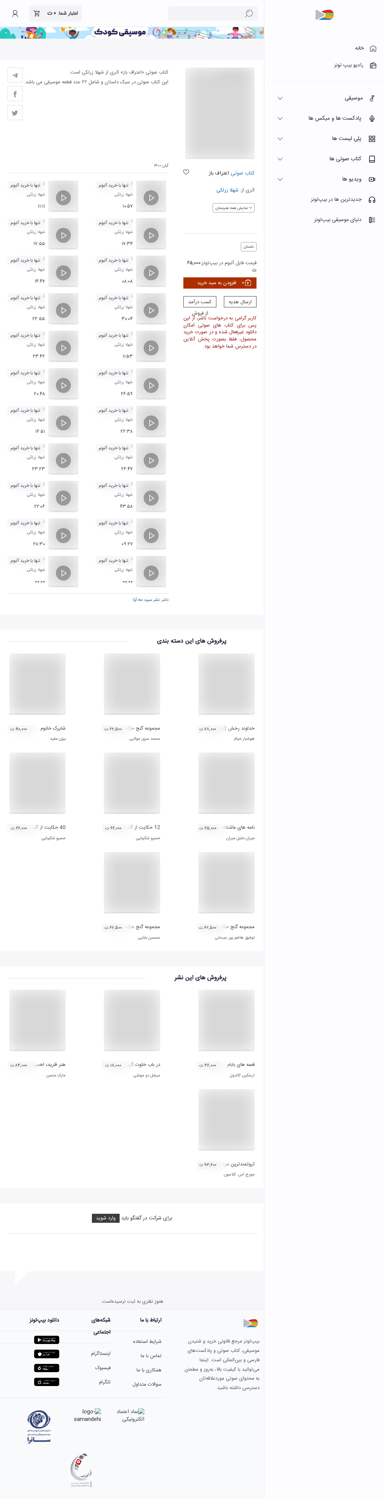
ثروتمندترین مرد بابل (234, 1164)
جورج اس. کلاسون (239, 1174)
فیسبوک (103, 1368)
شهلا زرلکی (227, 190)
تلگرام (105, 1382)
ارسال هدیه (240, 302)
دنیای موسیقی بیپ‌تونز (338, 219)
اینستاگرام (101, 1354)
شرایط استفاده (147, 1342)
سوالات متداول (147, 1384)
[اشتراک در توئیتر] (15, 112)
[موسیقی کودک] (132, 37)
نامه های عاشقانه (238, 827)
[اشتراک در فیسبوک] (15, 93)
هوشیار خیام (244, 739)
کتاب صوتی (243, 173)
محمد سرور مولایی (144, 739)
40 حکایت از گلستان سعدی (38, 827)
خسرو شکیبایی (148, 838)
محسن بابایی (149, 938)
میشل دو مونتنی (147, 1075)
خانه (359, 48)
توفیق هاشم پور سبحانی (235, 938)
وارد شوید (106, 1218)
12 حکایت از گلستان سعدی (132, 827)
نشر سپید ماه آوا (146, 600)
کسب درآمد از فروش (200, 302)
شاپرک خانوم (53, 728)
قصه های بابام (241, 1065)
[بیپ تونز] (324, 15)
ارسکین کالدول (242, 1075)
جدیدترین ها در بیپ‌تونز (336, 199)
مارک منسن (56, 1075)
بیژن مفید (58, 739)
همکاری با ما (149, 1370)
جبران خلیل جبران (240, 838)
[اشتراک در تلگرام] (15, 75)
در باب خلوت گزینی (141, 1065)
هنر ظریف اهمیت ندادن (42, 1065)
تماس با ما (151, 1356)
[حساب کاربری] (15, 14)
